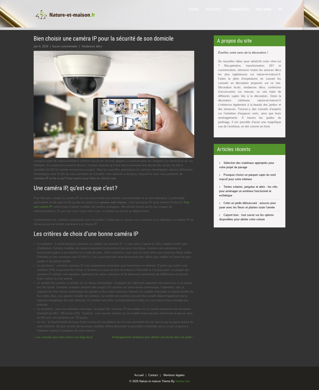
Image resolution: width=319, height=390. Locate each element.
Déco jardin (263, 9)
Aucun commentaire (64, 46)
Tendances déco (238, 9)
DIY (280, 9)
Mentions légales (174, 375)
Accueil (194, 9)
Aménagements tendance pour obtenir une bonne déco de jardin (152, 337)
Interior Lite (183, 381)
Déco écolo (213, 9)
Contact (153, 375)
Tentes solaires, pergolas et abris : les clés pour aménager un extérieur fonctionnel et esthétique (248, 191)
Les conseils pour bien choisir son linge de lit (64, 337)
